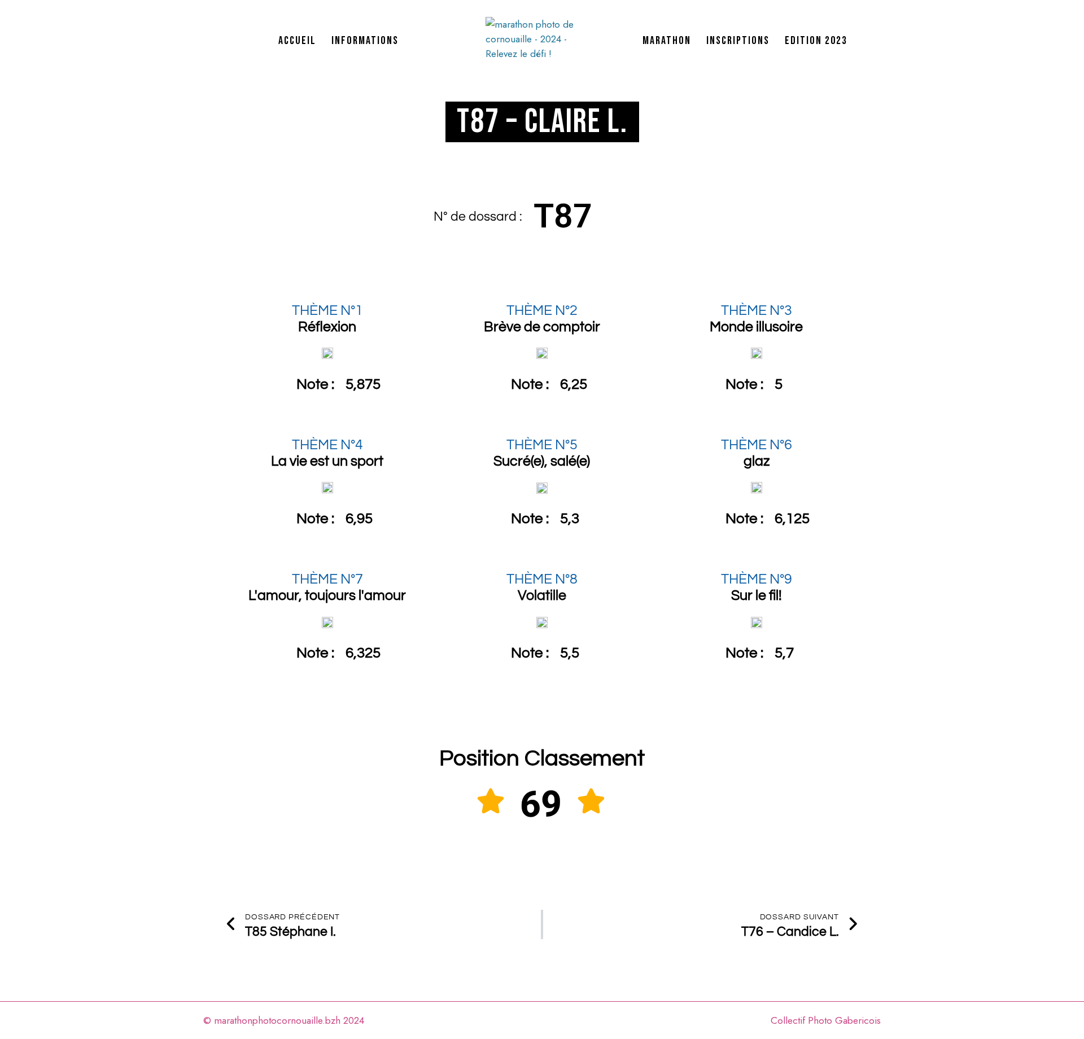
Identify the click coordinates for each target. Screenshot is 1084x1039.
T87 (563, 215)
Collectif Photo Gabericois (826, 1020)
